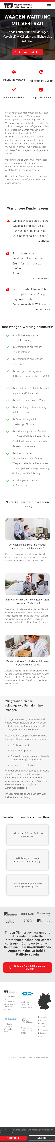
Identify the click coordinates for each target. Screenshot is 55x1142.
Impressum (43, 1030)
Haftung (42, 1033)
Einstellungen (5, 1133)
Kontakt (42, 1027)
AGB (41, 1036)
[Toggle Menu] (49, 5)
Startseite (43, 1017)
